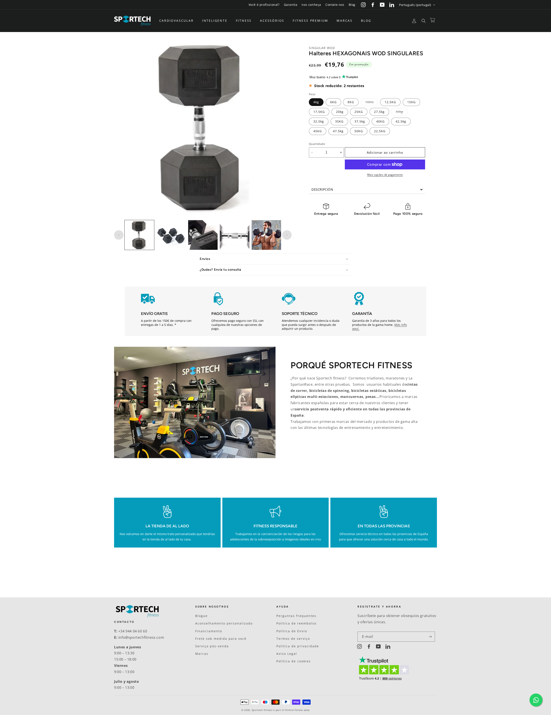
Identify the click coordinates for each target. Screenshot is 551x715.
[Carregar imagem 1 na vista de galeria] (139, 235)
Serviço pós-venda (212, 646)
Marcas (201, 654)
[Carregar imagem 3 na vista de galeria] (203, 235)
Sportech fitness (262, 710)
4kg (316, 102)
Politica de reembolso (296, 623)
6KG (333, 102)
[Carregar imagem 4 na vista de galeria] (234, 235)
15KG (411, 102)
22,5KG (379, 131)
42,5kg (401, 121)
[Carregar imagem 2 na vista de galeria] (171, 235)
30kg (402, 112)
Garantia (290, 5)
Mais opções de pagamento (385, 174)
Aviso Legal (286, 654)
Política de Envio (291, 631)
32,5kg (318, 121)
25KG (358, 112)
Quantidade (317, 144)
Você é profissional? (264, 5)
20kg (340, 112)
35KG (339, 121)
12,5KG (390, 102)
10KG (371, 103)
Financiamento (208, 631)
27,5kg (379, 112)
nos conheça (311, 5)
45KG (317, 131)
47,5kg (338, 131)
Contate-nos (334, 5)
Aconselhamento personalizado (224, 623)
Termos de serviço (293, 639)
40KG (380, 121)
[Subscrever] (430, 637)
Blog (352, 5)
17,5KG (319, 112)
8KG (351, 102)
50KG (358, 131)
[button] (178, 20)
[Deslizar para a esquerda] (119, 235)
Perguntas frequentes (296, 616)
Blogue (201, 616)
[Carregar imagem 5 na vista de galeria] (266, 235)
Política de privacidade (297, 646)
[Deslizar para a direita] (287, 235)
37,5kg (359, 121)
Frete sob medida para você (220, 639)
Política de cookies (293, 661)
